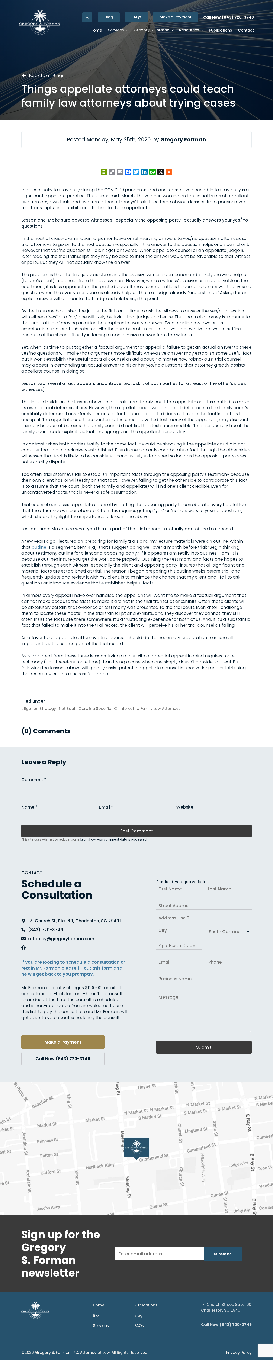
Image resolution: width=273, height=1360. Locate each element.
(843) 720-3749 (45, 930)
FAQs (136, 17)
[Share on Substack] (169, 172)
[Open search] (87, 17)
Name (29, 807)
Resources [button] (189, 30)
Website (184, 807)
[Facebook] (23, 948)
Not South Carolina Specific (85, 708)
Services (101, 1325)
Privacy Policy (239, 1352)
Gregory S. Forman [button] (151, 30)
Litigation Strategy (38, 708)
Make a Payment (175, 17)
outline (40, 547)
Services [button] (116, 30)
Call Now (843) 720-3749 (228, 17)
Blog (109, 17)
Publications (220, 30)
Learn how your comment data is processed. (113, 839)
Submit (203, 1047)
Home (96, 30)
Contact (246, 30)
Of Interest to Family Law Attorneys (147, 708)
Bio (96, 1315)
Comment (33, 779)
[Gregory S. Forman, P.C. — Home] (39, 22)
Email (106, 807)
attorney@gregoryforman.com (61, 939)
